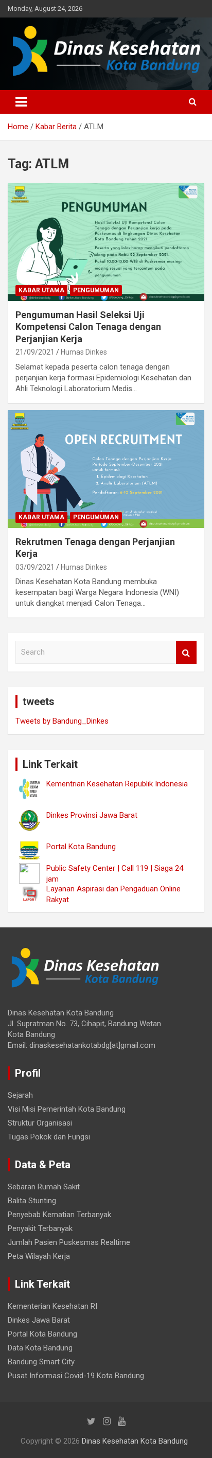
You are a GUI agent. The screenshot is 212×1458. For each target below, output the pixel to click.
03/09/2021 (35, 567)
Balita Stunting (32, 1200)
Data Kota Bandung (40, 1347)
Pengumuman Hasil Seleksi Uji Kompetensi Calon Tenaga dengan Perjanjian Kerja (88, 326)
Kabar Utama (41, 290)
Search (186, 652)
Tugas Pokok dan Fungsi (49, 1136)
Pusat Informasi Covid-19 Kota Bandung (76, 1375)
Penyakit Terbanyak (40, 1228)
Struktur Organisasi (40, 1123)
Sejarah (20, 1095)
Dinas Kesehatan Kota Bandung (135, 1441)
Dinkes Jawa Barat (39, 1320)
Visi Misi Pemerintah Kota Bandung (67, 1109)
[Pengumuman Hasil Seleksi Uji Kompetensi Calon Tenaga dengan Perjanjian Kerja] (106, 242)
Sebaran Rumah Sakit (44, 1186)
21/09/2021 (35, 352)
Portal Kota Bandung (42, 1334)
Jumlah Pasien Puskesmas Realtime (69, 1242)
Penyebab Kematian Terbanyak (59, 1214)
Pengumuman (96, 290)
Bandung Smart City (41, 1361)
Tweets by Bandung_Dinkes (62, 721)
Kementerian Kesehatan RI (52, 1306)
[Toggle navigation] (21, 102)
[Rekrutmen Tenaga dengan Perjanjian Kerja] (106, 469)
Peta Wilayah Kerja (39, 1256)
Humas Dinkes (84, 352)
